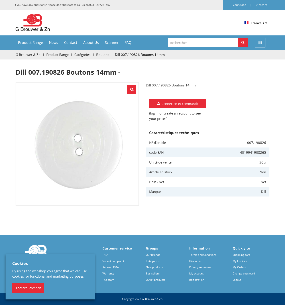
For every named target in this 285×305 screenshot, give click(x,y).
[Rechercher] (243, 42)
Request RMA (110, 267)
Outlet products (155, 280)
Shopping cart (241, 255)
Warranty (108, 273)
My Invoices (240, 261)
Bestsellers (153, 273)
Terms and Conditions (202, 255)
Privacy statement (200, 267)
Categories (152, 261)
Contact (70, 42)
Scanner (112, 42)
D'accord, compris (28, 288)
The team (108, 280)
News (53, 42)
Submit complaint (113, 261)
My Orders (239, 267)
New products (154, 267)
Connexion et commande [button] (180, 104)
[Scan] (260, 42)
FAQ (128, 42)
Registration (196, 280)
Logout (237, 280)
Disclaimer (196, 261)
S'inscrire (261, 5)
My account (196, 273)
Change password (244, 273)
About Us (91, 42)
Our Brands (153, 255)
